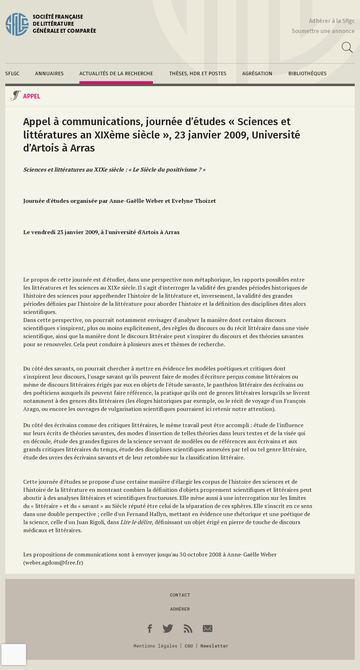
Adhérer (180, 609)
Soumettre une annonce (323, 31)
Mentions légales (155, 646)
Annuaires (49, 73)
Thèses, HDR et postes (197, 73)
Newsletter (214, 646)
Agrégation (257, 73)
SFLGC (12, 73)
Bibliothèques (307, 73)
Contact (180, 595)
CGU (189, 646)
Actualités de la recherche (116, 73)
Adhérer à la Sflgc (332, 21)
